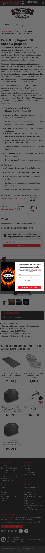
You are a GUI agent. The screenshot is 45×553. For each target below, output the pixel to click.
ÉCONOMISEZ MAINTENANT (29, 287)
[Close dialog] (42, 263)
